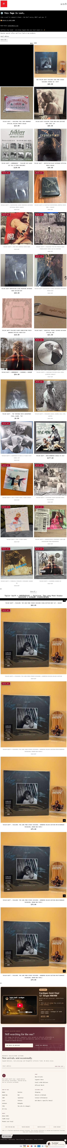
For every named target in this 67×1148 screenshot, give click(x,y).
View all (32, 591)
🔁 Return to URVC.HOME (8, 20)
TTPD (3, 1106)
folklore (20, 1100)
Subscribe (3, 39)
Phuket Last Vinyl (7, 1121)
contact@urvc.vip (13, 25)
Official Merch (39, 1085)
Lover (3, 1100)
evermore (4, 1103)
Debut (3, 1092)
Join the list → (59, 1066)
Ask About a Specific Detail (44, 1100)
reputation (20, 1097)
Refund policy (12, 1139)
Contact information (38, 1139)
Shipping (37, 1092)
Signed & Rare (39, 1079)
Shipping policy (29, 1139)
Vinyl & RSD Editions (41, 1082)
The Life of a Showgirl (24, 1106)
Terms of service (20, 1139)
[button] (63, 4)
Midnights (20, 1103)
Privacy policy (4, 1139)
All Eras (4, 1109)
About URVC (5, 1116)
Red (18, 1095)
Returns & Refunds (40, 1095)
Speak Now (4, 1095)
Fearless (20, 1092)
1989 (3, 1097)
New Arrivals (39, 1076)
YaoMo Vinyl (5, 1118)
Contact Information (41, 1097)
